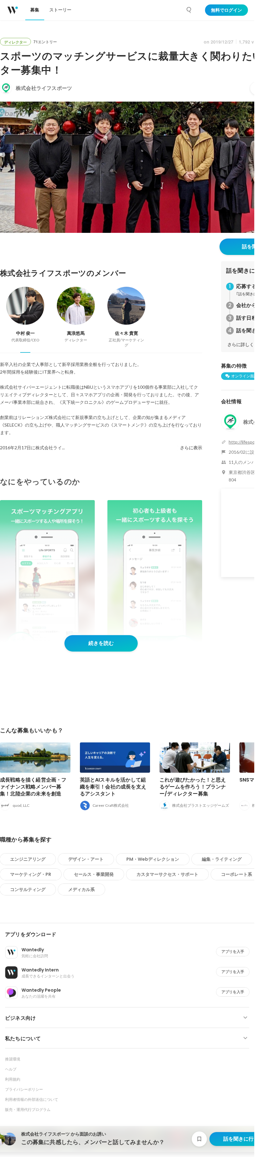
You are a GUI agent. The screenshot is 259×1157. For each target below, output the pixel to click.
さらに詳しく (240, 344)
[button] (129, 934)
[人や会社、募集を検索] (189, 10)
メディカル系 (81, 889)
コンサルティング (27, 889)
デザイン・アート (86, 859)
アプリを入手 (232, 951)
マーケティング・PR (30, 874)
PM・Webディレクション (152, 859)
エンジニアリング (27, 859)
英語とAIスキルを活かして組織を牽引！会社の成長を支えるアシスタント (113, 786)
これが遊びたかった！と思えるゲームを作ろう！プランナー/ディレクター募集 (193, 786)
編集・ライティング (222, 859)
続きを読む (101, 643)
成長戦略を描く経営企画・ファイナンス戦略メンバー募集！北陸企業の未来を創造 (33, 786)
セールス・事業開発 (94, 874)
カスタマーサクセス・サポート (167, 874)
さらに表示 (191, 448)
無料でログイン (226, 10)
